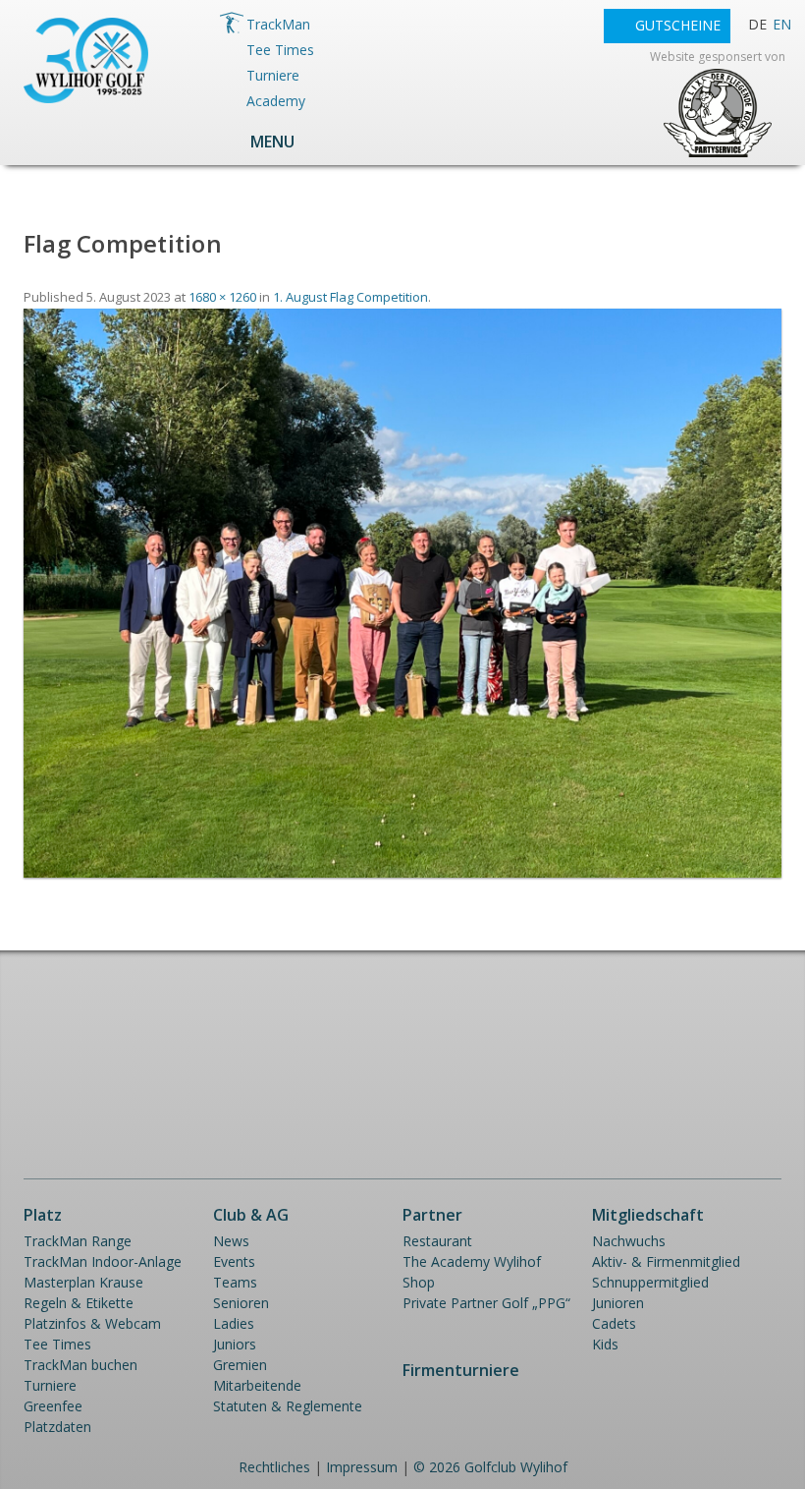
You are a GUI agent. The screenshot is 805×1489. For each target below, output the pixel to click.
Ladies (233, 1323)
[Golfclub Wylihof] (86, 97)
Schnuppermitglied (650, 1282)
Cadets (614, 1323)
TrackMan (278, 24)
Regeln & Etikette (79, 1302)
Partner (432, 1215)
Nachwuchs (629, 1240)
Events (234, 1261)
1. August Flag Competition (350, 297)
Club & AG (251, 1215)
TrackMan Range (78, 1240)
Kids (605, 1344)
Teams (235, 1282)
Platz (43, 1215)
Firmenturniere (460, 1370)
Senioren (241, 1302)
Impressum (362, 1467)
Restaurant (437, 1240)
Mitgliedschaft (648, 1215)
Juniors (234, 1344)
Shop (418, 1282)
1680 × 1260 (222, 297)
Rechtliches (274, 1467)
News (231, 1240)
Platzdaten (57, 1426)
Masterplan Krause (83, 1282)
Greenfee (53, 1406)
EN (782, 24)
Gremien (240, 1364)
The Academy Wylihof (471, 1261)
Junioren (618, 1302)
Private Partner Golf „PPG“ (486, 1302)
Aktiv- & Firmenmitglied (666, 1261)
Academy (275, 100)
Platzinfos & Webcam (92, 1323)
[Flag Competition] (402, 872)
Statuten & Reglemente (287, 1406)
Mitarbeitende (257, 1385)
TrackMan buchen (80, 1364)
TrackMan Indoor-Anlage (103, 1261)
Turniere (272, 75)
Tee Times (280, 49)
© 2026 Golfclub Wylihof (490, 1467)
